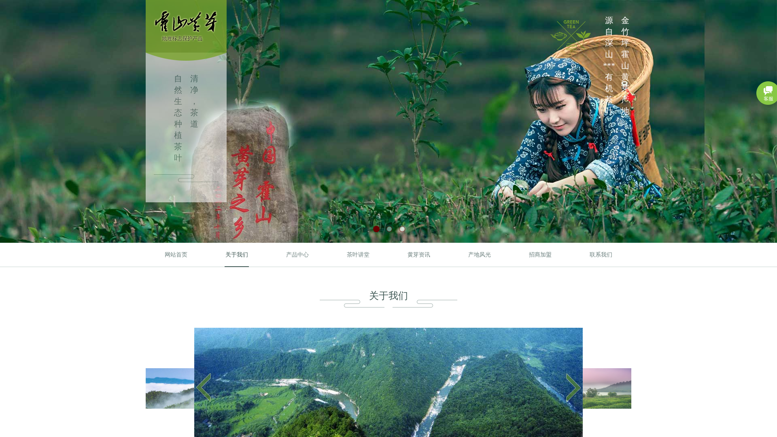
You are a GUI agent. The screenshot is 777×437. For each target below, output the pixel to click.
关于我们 (236, 255)
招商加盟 (540, 255)
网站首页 (176, 255)
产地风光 (479, 255)
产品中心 (297, 255)
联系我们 (601, 255)
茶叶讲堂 (358, 255)
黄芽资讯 (419, 255)
